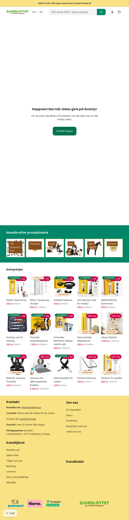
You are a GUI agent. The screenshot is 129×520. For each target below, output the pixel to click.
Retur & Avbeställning (17, 476)
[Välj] (23, 292)
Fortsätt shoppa (64, 131)
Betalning (11, 466)
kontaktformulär (28, 418)
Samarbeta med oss (76, 426)
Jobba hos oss (73, 431)
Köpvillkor (11, 482)
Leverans (11, 471)
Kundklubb (71, 420)
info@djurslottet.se (31, 407)
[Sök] (101, 12)
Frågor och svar (14, 460)
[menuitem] (41, 12)
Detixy (69, 415)
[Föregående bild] (9, 286)
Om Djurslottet (73, 409)
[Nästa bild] (24, 286)
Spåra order (12, 455)
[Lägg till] (47, 292)
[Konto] (112, 12)
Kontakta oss (13, 449)
